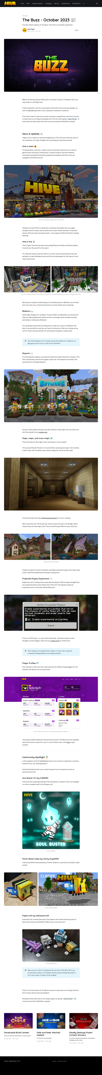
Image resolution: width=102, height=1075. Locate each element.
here (68, 742)
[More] (83, 3)
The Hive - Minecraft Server (10, 1061)
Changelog (48, 3)
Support (54, 1061)
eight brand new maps (49, 518)
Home (22, 3)
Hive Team (31, 29)
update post (43, 432)
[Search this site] (97, 3)
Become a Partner (62, 1061)
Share (76, 30)
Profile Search (76, 3)
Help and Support (37, 3)
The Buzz (25, 16)
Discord (56, 3)
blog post (30, 343)
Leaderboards (65, 3)
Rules (28, 3)
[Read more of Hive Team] (24, 30)
